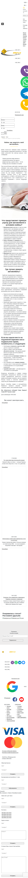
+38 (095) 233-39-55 (6, 814)
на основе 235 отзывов (14, 693)
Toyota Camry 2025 (24, 41)
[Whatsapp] (16, 662)
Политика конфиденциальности (10, 752)
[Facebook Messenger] (23, 662)
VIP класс (9, 716)
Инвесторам (20, 712)
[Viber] (12, 662)
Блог (7, 137)
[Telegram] (19, 662)
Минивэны (9, 719)
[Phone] (21, 104)
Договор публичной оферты (9, 751)
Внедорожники (10, 717)
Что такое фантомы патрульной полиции (14, 460)
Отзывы (19, 716)
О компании (20, 709)
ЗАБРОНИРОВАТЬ (21, 717)
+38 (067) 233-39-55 (6, 812)
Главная (3, 137)
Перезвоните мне (19, 115)
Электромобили (11, 720)
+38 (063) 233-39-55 (6, 816)
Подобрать (10, 130)
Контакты (19, 711)
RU (24, 5)
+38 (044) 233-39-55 (6, 817)
